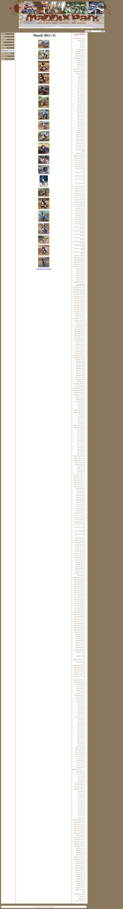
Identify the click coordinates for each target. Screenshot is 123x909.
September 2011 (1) (79, 682)
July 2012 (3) (81, 416)
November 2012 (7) (79, 298)
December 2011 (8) (79, 579)
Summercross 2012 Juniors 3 (79, 235)
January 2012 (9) (80, 560)
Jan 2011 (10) (81, 798)
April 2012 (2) (81, 473)
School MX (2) (81, 64)
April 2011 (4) (81, 739)
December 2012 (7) (79, 255)
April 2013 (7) (81, 117)
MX (3, 42)
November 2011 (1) (79, 632)
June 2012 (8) (81, 429)
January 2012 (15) (80, 546)
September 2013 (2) (79, 69)
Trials (83, 654)
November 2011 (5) (79, 623)
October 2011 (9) (80, 634)
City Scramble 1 (80, 491)
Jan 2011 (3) (81, 813)
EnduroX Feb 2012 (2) (79, 531)
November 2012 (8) (79, 296)
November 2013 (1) (79, 38)
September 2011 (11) (79, 659)
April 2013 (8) (81, 115)
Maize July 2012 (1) (79, 412)
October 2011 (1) (80, 651)
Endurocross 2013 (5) (80, 169)
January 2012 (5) (80, 568)
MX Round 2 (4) (80, 848)
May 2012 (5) (81, 447)
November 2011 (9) (79, 614)
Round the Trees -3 (79, 482)
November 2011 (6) (79, 621)
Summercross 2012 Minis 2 (79, 249)
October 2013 (81, 40)
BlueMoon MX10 (80, 359)
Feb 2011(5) (81, 778)
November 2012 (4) (79, 305)
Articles (4, 48)
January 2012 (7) (80, 564)
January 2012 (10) (80, 557)
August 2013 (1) (80, 73)
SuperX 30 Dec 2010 (79, 820)
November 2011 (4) (79, 625)
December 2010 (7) (79, 826)
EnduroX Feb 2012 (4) (79, 524)
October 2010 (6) (80, 868)
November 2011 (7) (79, 619)
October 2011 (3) (80, 647)
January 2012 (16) (80, 544)
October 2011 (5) (80, 643)
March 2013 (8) (80, 134)
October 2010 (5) (80, 870)
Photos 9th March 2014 (80, 150)
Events (4, 39)
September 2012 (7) (79, 355)
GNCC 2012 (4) (80, 273)
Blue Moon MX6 (80, 368)
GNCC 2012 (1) (80, 279)
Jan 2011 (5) (81, 809)
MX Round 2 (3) (80, 850)
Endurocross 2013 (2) (80, 180)
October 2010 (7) (80, 865)
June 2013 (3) (81, 91)
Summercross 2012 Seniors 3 (79, 224)
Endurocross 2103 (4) (80, 173)
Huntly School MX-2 (79, 458)
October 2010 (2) (80, 887)
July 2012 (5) (81, 408)
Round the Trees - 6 (79, 475)
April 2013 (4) (81, 123)
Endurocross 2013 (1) (80, 183)
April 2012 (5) (81, 467)
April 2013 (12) (81, 106)
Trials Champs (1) (80, 464)
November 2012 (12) (79, 287)
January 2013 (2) (80, 219)
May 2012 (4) (81, 449)
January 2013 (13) (80, 195)
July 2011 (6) (81, 708)
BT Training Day (80, 49)
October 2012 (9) (80, 322)
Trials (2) (82, 45)
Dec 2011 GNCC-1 (79, 610)
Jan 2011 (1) (81, 817)
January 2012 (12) (80, 553)
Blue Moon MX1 (80, 379)
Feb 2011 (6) (81, 776)
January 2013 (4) (80, 215)
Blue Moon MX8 (80, 364)
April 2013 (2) (81, 128)
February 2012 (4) (80, 519)
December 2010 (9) (79, 822)
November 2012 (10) (79, 292)
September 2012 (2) (79, 392)
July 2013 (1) (81, 84)
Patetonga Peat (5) (79, 331)
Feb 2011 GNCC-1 (79, 789)
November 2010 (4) (79, 844)
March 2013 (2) (80, 147)
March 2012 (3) (80, 506)
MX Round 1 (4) (80, 876)
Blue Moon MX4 (80, 373)
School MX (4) (81, 60)
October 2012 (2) (80, 351)
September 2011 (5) (79, 672)
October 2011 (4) (80, 645)
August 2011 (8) (80, 684)
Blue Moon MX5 (80, 370)
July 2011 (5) (81, 710)
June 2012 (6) (81, 434)
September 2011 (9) (79, 665)
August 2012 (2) (80, 399)
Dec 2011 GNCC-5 (79, 601)
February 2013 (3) (80, 188)
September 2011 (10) (80, 662)
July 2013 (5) (81, 75)
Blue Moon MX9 (80, 362)
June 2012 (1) (81, 445)
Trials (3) (82, 42)
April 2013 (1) (81, 130)
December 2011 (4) (79, 588)
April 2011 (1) (81, 745)
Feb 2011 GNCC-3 (79, 785)
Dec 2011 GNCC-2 (79, 608)
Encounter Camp (80, 53)
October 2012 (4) (80, 346)
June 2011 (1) (81, 723)
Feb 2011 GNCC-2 (79, 787)
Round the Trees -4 (79, 480)
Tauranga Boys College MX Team (80, 284)
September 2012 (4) (79, 388)
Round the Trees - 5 (79, 478)
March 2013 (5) (80, 141)
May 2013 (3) (81, 99)
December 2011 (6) (79, 584)
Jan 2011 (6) (81, 806)
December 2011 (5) (79, 586)
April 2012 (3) (81, 471)
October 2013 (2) (80, 51)
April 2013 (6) (81, 119)
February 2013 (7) (80, 162)
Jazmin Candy (81, 575)
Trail (3, 45)
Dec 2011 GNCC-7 (79, 597)
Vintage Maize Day (79, 695)
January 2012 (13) (80, 551)
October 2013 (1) (80, 56)
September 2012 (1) (79, 394)
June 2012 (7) (81, 432)
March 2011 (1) (80, 774)
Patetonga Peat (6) (79, 329)
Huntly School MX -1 (79, 460)
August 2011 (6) (80, 688)
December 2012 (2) (79, 266)
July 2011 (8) (81, 704)
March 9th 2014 (80, 900)
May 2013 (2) (81, 102)
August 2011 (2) (80, 699)
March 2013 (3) (80, 145)
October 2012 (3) (80, 349)
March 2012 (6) (80, 497)
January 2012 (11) (80, 555)
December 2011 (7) (79, 581)
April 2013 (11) (81, 108)
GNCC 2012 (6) (80, 268)
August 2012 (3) (80, 397)
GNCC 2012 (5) (80, 271)
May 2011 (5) (81, 730)
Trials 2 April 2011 (80, 752)
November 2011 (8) (79, 616)
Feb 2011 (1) (81, 795)
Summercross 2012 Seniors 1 (79, 231)
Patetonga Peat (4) (79, 333)
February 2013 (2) (80, 191)
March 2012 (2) (80, 508)
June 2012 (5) (81, 436)
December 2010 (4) (79, 833)
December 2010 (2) (79, 839)
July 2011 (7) (81, 706)
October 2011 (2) (80, 649)
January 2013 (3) (80, 217)
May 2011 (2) (81, 736)
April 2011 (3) (81, 741)
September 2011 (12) (80, 656)
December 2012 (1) (79, 282)
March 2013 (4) (80, 143)
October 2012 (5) (80, 344)
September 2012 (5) (79, 384)
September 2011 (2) (79, 680)
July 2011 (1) (81, 721)
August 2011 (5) (80, 690)
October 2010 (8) (80, 863)
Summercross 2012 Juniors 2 (79, 238)
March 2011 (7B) (80, 754)
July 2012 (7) (81, 403)
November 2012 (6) (79, 300)
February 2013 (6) (80, 164)
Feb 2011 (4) (81, 780)
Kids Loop (82, 896)
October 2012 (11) (80, 316)
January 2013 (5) (80, 212)
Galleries (5, 50)
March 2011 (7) (80, 760)
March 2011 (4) (80, 767)
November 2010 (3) (79, 846)
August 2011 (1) (80, 701)
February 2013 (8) (80, 160)
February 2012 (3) (80, 521)
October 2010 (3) (80, 872)
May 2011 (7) (81, 725)
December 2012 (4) (79, 262)
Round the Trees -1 (79, 486)
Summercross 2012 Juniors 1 (79, 242)
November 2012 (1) (79, 311)
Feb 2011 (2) (81, 793)
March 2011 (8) (80, 758)
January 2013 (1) (80, 221)
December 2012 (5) (79, 260)
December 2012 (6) (79, 257)
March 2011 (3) (77, 769)
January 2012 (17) (80, 542)
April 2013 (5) (81, 121)
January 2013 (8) (80, 206)
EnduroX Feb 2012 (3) (79, 528)
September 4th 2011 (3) (79, 677)
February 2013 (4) (80, 186)
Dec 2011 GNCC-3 (79, 606)
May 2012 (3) (81, 451)
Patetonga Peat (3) (79, 335)
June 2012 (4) (81, 438)
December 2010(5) (79, 830)
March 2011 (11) (80, 750)
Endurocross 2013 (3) (80, 176)
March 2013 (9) (80, 132)
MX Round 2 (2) (80, 852)
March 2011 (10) (80, 747)
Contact (4, 56)
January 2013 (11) (80, 199)
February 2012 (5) (80, 517)
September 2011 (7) (79, 669)
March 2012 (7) (80, 495)
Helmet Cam (81, 898)
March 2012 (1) (80, 510)
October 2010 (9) (80, 861)
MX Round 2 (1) (80, 854)
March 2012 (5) (80, 502)
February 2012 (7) (80, 513)
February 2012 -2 (80, 538)
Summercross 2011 (79, 577)
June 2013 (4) (81, 88)
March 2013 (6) (80, 139)
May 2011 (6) (81, 728)
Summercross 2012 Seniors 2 (79, 228)
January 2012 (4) (80, 570)
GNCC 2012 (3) (80, 275)
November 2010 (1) (79, 859)
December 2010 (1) (79, 841)
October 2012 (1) (80, 353)
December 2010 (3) (79, 837)
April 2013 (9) (81, 112)
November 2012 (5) (79, 303)
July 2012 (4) (81, 414)
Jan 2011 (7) (81, 804)
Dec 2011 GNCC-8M (79, 595)
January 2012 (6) (80, 566)
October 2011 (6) (80, 640)
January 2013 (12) (80, 197)
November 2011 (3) (79, 627)
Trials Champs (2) (80, 462)
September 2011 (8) (79, 667)
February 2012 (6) (80, 515)
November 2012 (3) (79, 307)
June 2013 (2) (81, 93)
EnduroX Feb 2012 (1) (79, 535)
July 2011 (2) (81, 719)
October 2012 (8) (80, 324)
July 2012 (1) (81, 421)
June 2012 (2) (81, 443)
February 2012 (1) (80, 540)
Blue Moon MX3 (80, 375)
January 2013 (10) (80, 202)
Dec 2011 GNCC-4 (79, 603)
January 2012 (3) (80, 573)
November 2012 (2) (79, 309)
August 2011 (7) (80, 686)
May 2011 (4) (81, 732)
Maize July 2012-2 (80, 410)
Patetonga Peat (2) (79, 338)
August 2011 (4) (80, 693)
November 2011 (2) (79, 630)
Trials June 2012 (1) (79, 427)
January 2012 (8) (80, 562)
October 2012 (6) (80, 342)
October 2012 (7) (80, 327)
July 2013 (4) (81, 77)
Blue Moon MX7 (80, 366)
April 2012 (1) (81, 493)
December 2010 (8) (79, 824)
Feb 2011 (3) (81, 791)
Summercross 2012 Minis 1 (79, 252)
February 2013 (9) (80, 158)
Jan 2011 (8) (81, 802)
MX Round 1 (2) (80, 883)
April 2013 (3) (81, 126)
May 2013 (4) (81, 97)
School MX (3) (81, 62)
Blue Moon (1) (81, 381)
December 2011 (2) (79, 592)
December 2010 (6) (79, 828)
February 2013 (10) (79, 155)
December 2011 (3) (79, 590)
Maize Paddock (80, 386)
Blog (3, 59)
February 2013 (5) (80, 166)
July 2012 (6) (81, 405)
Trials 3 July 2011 (80, 717)
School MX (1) (81, 67)
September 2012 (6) (79, 357)
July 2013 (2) (81, 82)
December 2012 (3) (79, 264)
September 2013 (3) (79, 58)
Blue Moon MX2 (80, 377)
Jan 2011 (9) (81, 800)
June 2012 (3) (81, 440)
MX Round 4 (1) (80, 835)
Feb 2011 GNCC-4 (79, 782)
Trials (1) (82, 47)
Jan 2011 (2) (81, 815)
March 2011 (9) (80, 756)
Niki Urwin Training (79, 894)
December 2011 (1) (79, 612)
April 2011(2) (81, 743)
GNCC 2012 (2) (80, 277)
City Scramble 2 (80, 489)
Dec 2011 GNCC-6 (79, 599)
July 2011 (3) (81, 715)
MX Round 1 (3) (80, 881)
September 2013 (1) (79, 71)
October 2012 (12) (80, 314)
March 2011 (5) (80, 765)
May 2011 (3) (81, 734)
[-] (44, 48)
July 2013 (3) (81, 80)
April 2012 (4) (81, 469)
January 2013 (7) (80, 208)
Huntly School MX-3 (79, 456)
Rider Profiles (6, 53)
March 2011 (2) (80, 771)
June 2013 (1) (81, 95)
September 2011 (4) (79, 674)
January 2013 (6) (80, 210)
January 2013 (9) (80, 204)
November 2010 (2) (79, 857)
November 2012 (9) (79, 294)
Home (4, 34)
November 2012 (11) (79, 289)
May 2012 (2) (81, 453)
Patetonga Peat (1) (79, 340)
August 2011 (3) (80, 697)
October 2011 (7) (80, 638)
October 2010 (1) (80, 890)
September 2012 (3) (79, 390)
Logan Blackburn (80, 499)
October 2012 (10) (80, 320)
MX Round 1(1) (80, 885)
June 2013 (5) (81, 86)
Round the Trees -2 (79, 484)
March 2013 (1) (80, 153)
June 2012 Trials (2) (79, 425)
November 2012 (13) (79, 318)
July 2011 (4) (81, 712)
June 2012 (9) (81, 423)
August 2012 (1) (80, 401)
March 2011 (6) (80, 763)
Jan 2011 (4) (81, 811)
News (3, 36)
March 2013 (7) (80, 137)
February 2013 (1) (80, 193)
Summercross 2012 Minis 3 (79, 245)
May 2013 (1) (81, 104)
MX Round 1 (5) (80, 874)
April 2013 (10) (81, 110)
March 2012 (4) (80, 504)
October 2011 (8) (80, 636)
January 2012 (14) (80, 549)
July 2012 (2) (81, 419)
